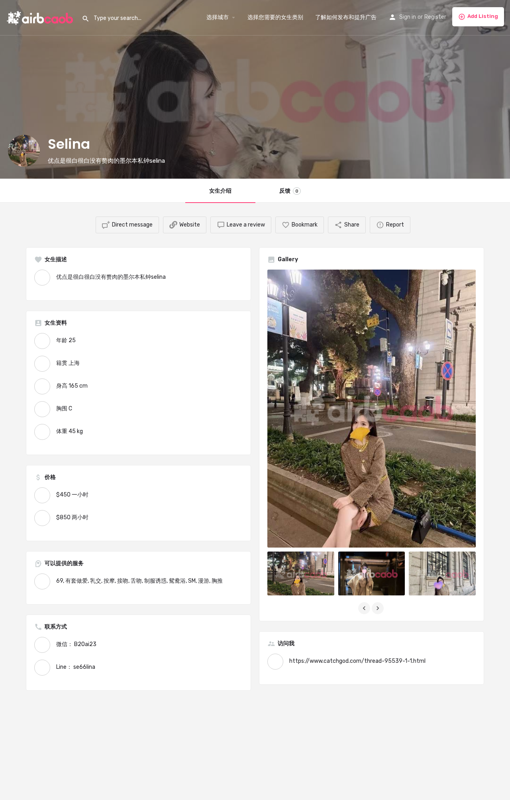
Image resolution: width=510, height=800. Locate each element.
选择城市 (217, 17)
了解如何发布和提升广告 (346, 17)
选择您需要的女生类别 (275, 17)
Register (435, 17)
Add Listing (482, 16)
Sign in (407, 17)
